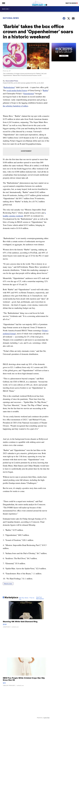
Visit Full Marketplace (40, 598)
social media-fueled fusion (16, 90)
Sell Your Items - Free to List (26, 598)
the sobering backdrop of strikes (15, 106)
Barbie (45, 90)
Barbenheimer (9, 87)
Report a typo (8, 583)
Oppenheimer (28, 93)
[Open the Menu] (3, 3)
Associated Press (12, 81)
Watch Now (71, 3)
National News (11, 18)
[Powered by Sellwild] (46, 717)
